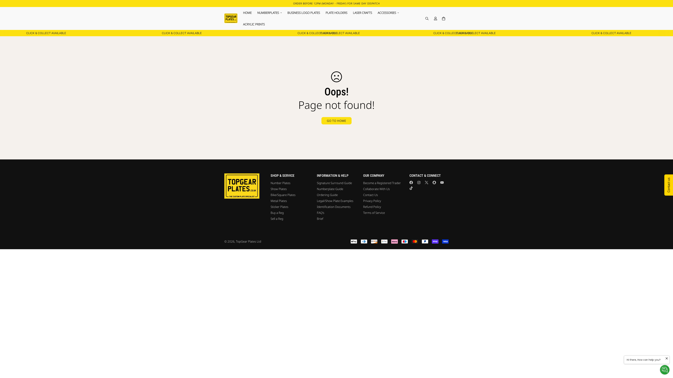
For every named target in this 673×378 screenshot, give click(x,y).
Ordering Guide (327, 195)
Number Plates (280, 183)
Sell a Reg (277, 219)
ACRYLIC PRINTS (254, 24)
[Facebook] (411, 182)
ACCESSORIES (387, 13)
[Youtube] (442, 182)
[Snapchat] (434, 182)
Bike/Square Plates (283, 195)
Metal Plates (279, 201)
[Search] (426, 18)
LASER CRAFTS (362, 13)
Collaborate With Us (376, 189)
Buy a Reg (277, 213)
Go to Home (336, 121)
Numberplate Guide (330, 189)
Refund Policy (372, 207)
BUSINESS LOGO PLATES (303, 13)
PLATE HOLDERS (336, 13)
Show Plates (279, 189)
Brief (320, 219)
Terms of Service (374, 213)
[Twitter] (426, 182)
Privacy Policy (372, 201)
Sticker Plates (279, 207)
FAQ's (320, 213)
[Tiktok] (411, 188)
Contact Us (370, 195)
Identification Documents (334, 207)
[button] (444, 19)
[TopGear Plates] (230, 18)
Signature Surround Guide (334, 183)
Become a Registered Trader (382, 183)
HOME (247, 13)
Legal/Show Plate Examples (335, 201)
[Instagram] (419, 182)
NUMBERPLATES (268, 13)
